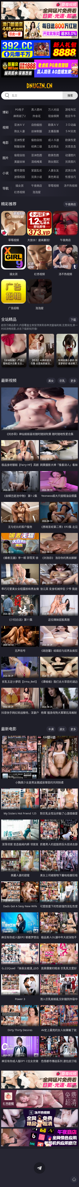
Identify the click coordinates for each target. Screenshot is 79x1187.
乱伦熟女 (53, 146)
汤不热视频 (70, 185)
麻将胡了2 (19, 116)
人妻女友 (53, 170)
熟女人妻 (19, 131)
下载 (73, 319)
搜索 (70, 95)
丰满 (51, 729)
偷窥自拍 (19, 155)
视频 (5, 127)
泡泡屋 (37, 192)
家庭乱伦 (36, 170)
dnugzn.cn (39, 86)
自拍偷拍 (36, 124)
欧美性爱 (70, 140)
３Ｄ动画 (70, 124)
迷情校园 (19, 177)
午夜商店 (36, 185)
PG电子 (19, 109)
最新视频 (8, 380)
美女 (51, 380)
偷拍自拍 (36, 140)
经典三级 (36, 146)
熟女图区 (53, 161)
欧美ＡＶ (53, 124)
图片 (5, 158)
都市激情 (19, 170)
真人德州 (36, 109)
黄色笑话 (53, 177)
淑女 (62, 729)
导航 (5, 188)
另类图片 (70, 161)
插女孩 (20, 185)
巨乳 (62, 380)
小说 (5, 173)
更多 (73, 380)
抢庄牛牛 (70, 116)
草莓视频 (53, 185)
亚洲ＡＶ (19, 124)
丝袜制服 (36, 131)
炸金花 (37, 116)
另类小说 (36, 177)
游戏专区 (70, 109)
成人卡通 (53, 140)
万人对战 (53, 109)
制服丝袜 (19, 146)
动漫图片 (70, 155)
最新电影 (8, 728)
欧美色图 (53, 155)
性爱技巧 (70, 177)
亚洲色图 (36, 155)
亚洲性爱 (19, 140)
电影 (5, 143)
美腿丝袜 (19, 161)
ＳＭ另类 (70, 131)
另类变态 (70, 146)
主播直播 (53, 131)
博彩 (5, 112)
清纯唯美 (36, 161)
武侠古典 (70, 170)
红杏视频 (19, 192)
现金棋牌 (53, 116)
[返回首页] (74, 1179)
